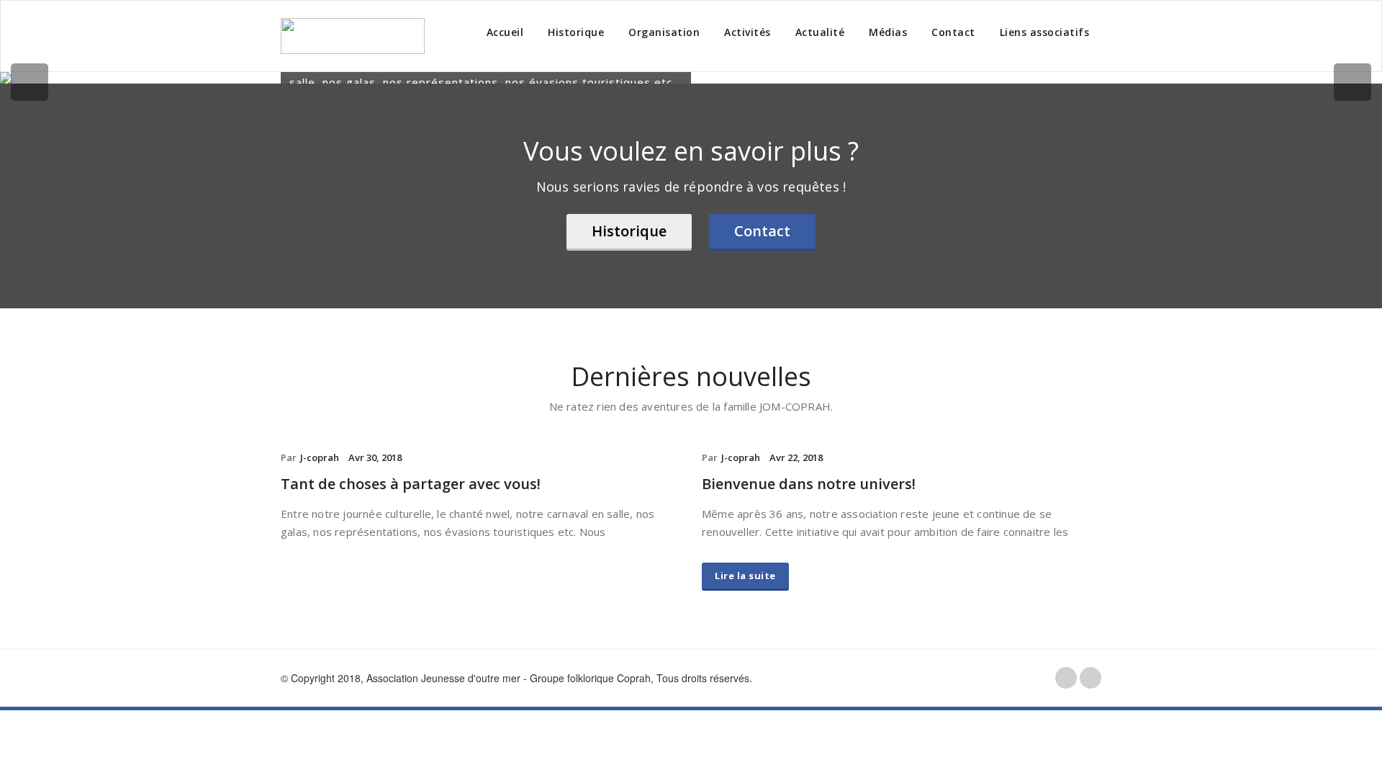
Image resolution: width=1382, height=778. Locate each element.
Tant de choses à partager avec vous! (411, 483)
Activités (747, 32)
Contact (953, 32)
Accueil (505, 32)
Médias (888, 32)
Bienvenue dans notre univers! (809, 483)
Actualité (820, 32)
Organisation (664, 32)
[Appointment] (353, 36)
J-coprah (319, 457)
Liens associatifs (1045, 32)
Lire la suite (745, 575)
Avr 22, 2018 (796, 457)
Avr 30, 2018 (375, 457)
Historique (576, 32)
